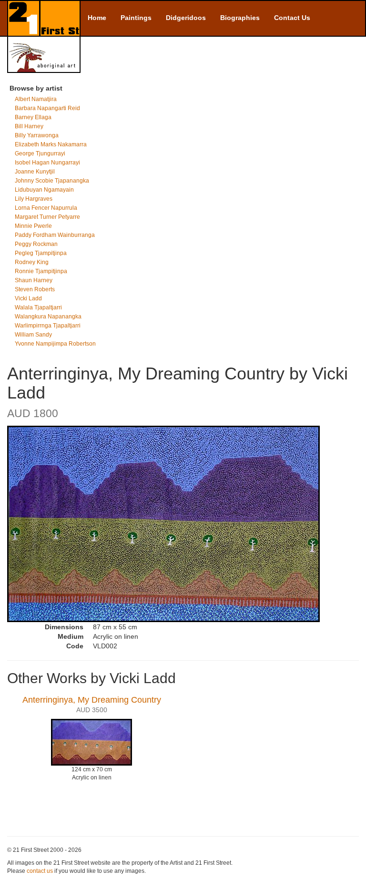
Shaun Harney (33, 280)
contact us (40, 871)
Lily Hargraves (33, 198)
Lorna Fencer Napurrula (46, 208)
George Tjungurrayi (40, 153)
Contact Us (292, 17)
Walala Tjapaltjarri (38, 307)
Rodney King (32, 262)
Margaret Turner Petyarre (47, 217)
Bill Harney (29, 126)
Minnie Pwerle (33, 226)
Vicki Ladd (28, 298)
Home (97, 17)
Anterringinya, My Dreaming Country (91, 700)
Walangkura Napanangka (48, 316)
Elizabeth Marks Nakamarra (51, 144)
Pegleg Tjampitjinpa (41, 253)
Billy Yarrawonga (37, 135)
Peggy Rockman (36, 244)
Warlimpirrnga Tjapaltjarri (48, 325)
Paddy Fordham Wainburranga (55, 235)
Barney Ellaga (33, 117)
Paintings (136, 17)
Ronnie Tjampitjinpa (41, 271)
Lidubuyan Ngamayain (44, 189)
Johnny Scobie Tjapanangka (52, 180)
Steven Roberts (35, 289)
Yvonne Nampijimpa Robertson (55, 343)
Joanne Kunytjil (35, 171)
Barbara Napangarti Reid (47, 108)
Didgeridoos (186, 17)
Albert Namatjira (36, 99)
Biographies (240, 17)
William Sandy (33, 334)
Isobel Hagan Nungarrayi (47, 162)
